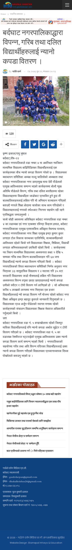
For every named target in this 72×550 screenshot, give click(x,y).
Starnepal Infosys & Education (45, 542)
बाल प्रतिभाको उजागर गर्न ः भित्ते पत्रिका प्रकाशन (30, 451)
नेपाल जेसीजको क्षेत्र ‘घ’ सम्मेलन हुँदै (23, 443)
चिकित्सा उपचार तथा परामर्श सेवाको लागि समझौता (29, 421)
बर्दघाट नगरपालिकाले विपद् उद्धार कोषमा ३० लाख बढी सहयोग (34, 394)
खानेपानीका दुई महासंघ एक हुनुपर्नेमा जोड (25, 413)
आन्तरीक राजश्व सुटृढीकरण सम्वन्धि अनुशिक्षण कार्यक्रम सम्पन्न (35, 428)
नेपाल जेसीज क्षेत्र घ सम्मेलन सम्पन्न (23, 436)
